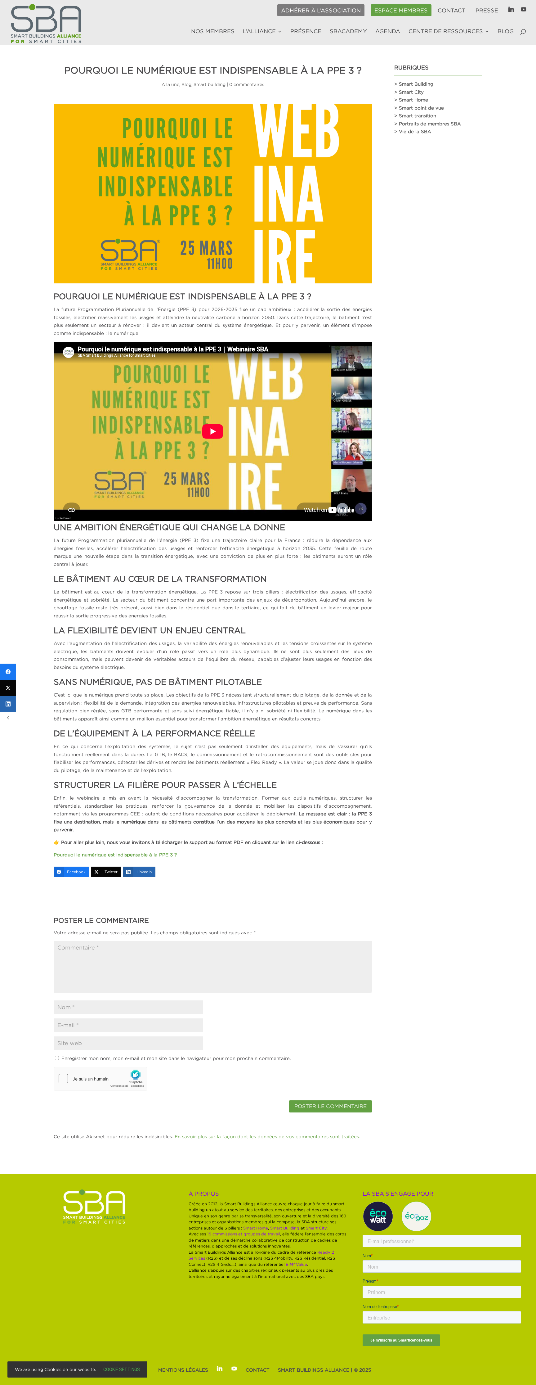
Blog (506, 31)
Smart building (210, 84)
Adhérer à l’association (321, 10)
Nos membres (212, 31)
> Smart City (409, 91)
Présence (305, 31)
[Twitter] (8, 688)
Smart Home (255, 1228)
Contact (452, 10)
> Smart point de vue (419, 107)
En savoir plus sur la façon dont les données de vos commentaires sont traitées (267, 1136)
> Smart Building (413, 83)
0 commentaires (246, 84)
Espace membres (401, 10)
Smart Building (284, 1228)
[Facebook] (8, 672)
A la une (170, 84)
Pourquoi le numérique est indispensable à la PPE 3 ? (115, 854)
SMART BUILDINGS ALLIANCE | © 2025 (324, 1369)
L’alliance (259, 31)
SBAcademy (348, 31)
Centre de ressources (446, 31)
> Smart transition (415, 115)
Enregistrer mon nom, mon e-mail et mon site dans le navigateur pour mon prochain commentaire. (176, 1058)
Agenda (387, 31)
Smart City (316, 1228)
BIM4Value (296, 1264)
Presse (487, 10)
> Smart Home (411, 99)
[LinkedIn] (8, 704)
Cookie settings (121, 1369)
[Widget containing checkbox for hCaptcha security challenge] (100, 1078)
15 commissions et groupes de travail (243, 1234)
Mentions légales (183, 1369)
